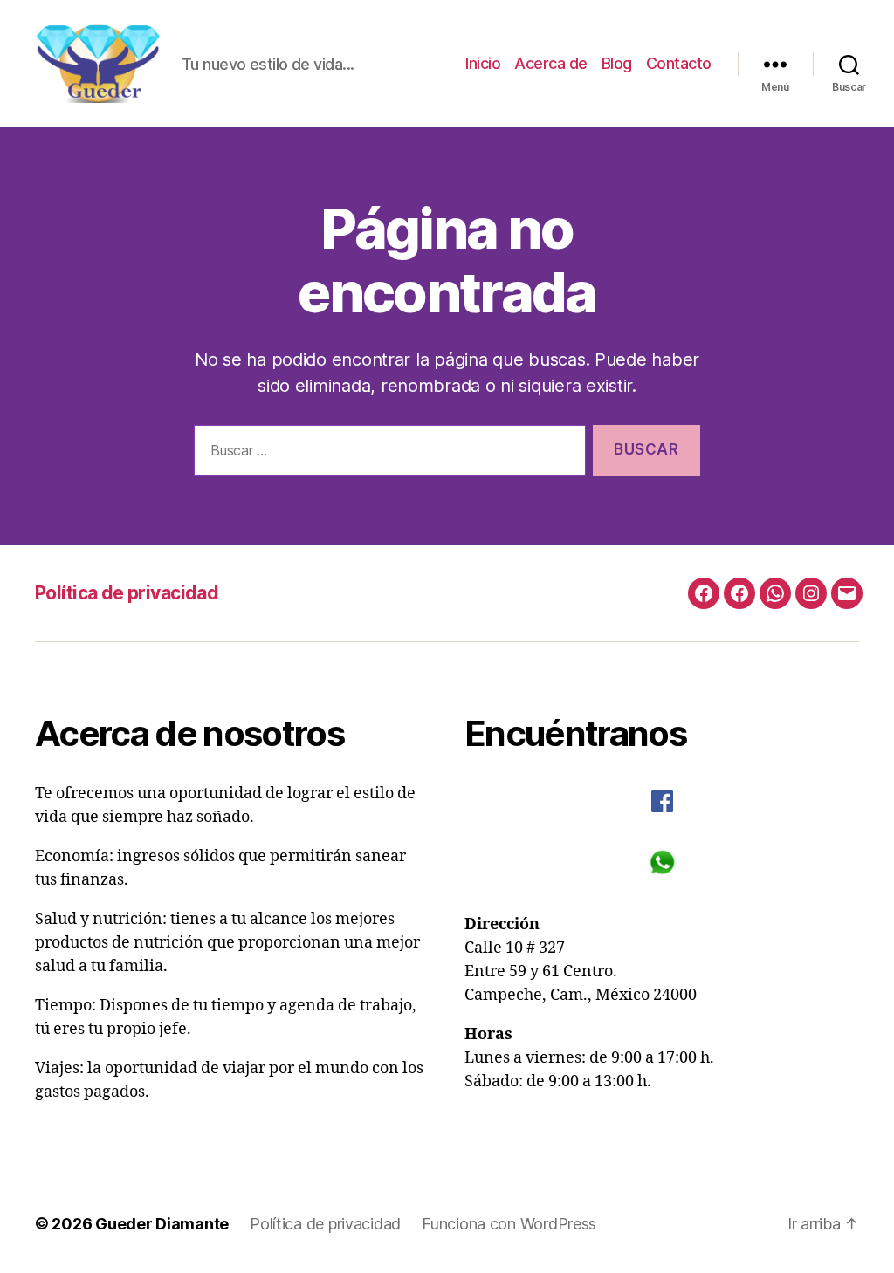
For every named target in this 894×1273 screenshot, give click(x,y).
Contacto (679, 63)
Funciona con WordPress (509, 1224)
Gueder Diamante (162, 1224)
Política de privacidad (126, 593)
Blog (617, 63)
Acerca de (551, 63)
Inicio (482, 63)
